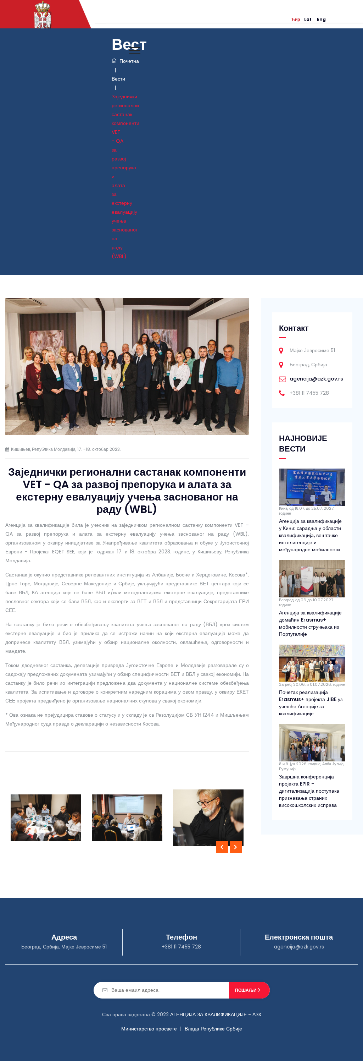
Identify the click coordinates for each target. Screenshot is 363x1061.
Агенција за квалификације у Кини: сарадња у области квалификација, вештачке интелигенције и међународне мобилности (310, 535)
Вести (118, 78)
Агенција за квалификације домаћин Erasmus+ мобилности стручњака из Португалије (310, 623)
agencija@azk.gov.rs (316, 378)
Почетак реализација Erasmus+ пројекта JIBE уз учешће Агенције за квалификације (310, 703)
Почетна (128, 61)
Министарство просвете (149, 1028)
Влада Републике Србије (213, 1028)
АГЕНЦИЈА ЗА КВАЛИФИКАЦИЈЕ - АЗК (215, 1014)
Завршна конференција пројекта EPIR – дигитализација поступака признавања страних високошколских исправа (309, 791)
